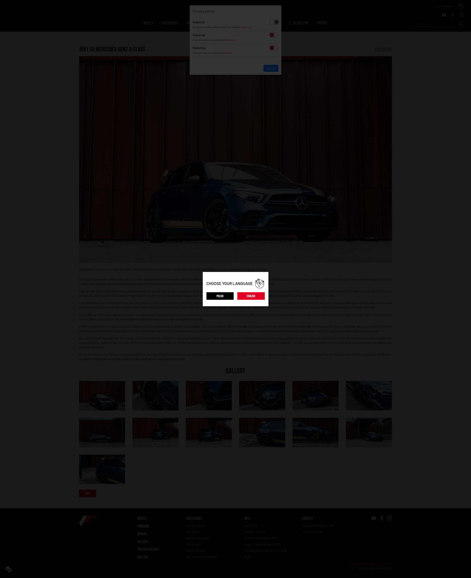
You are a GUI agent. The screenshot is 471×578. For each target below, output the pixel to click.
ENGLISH (251, 296)
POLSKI (220, 296)
